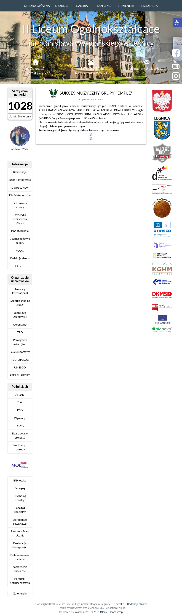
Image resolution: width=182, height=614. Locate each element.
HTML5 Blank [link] (98, 611)
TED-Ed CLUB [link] (20, 359)
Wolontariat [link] (19, 324)
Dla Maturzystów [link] (20, 195)
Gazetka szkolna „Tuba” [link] (20, 302)
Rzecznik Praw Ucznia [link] (20, 533)
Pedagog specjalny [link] (20, 509)
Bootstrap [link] (116, 611)
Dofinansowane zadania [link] (19, 557)
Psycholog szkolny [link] (20, 498)
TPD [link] (20, 332)
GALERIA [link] (82, 5)
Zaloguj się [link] (19, 593)
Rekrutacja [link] (149, 5)
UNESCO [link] (20, 367)
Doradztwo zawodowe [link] (20, 521)
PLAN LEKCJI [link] (104, 5)
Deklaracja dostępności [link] (19, 545)
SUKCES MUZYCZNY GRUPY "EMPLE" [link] (96, 92)
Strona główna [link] (37, 5)
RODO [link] (20, 250)
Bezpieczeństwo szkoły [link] (20, 240)
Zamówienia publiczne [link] (19, 568)
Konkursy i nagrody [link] (19, 447)
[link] (177, 22)
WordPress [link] (81, 611)
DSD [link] (20, 410)
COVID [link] (20, 266)
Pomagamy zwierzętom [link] (20, 342)
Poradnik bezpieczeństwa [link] (20, 580)
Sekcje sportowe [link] (20, 351)
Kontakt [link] (119, 603)
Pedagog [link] (19, 488)
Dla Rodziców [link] (19, 187)
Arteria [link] (19, 394)
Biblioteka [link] (19, 480)
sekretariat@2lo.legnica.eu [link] (146, 68)
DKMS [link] (20, 425)
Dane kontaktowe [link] (20, 179)
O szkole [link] (62, 5)
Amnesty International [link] (20, 291)
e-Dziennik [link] (126, 5)
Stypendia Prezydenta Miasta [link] (20, 219)
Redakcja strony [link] (20, 258)
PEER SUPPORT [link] (20, 375)
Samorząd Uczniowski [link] (20, 314)
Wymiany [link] (20, 418)
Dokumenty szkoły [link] (20, 205)
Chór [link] (20, 402)
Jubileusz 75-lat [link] (20, 149)
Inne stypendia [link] (20, 230)
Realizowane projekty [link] (20, 435)
